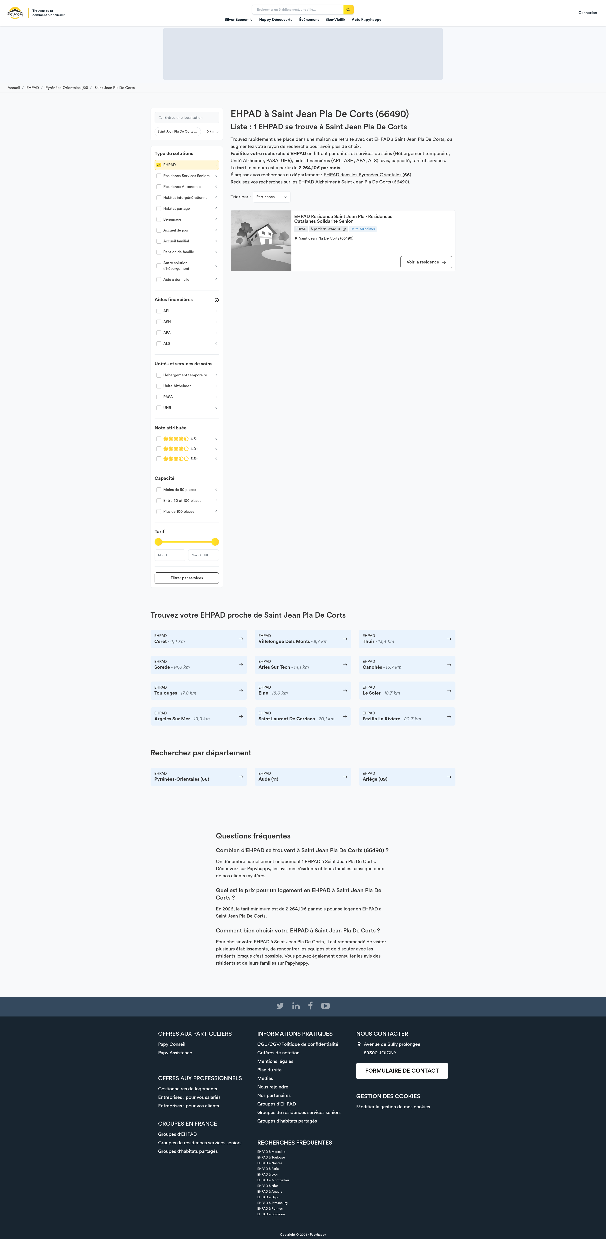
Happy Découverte (276, 20)
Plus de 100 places (178, 511)
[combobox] (192, 117)
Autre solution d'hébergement (176, 266)
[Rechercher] (348, 9)
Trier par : (241, 197)
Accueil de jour (176, 230)
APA (167, 333)
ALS (166, 344)
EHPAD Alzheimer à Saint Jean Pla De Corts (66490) (354, 182)
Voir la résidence (423, 262)
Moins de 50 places (179, 490)
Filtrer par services (187, 578)
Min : (161, 555)
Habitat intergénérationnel (186, 198)
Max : (195, 555)
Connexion (588, 13)
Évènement (309, 20)
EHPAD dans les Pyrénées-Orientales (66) (367, 175)
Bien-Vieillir (335, 20)
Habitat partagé (176, 208)
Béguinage (172, 219)
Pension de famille (178, 252)
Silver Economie (239, 20)
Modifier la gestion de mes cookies (393, 1107)
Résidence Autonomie (182, 187)
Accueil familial (176, 241)
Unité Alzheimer (177, 386)
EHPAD (169, 165)
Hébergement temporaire (185, 375)
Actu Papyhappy (366, 20)
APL (166, 311)
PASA (168, 397)
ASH (167, 322)
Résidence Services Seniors (186, 176)
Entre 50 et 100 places (182, 501)
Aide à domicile (176, 279)
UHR (167, 408)
